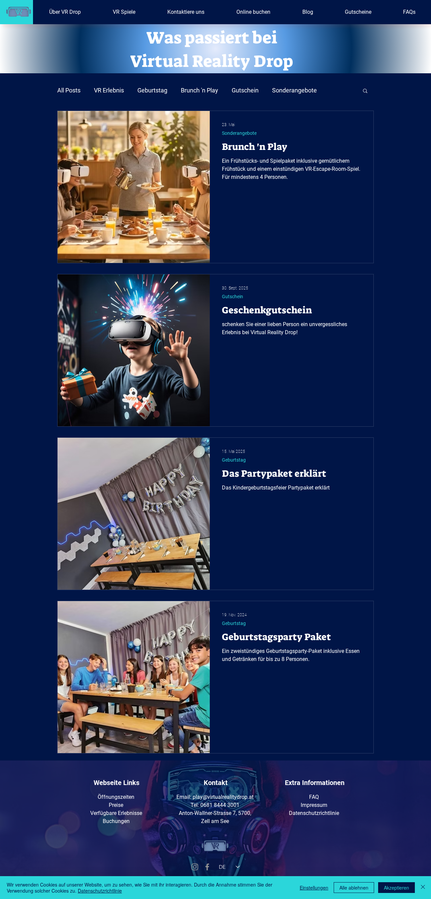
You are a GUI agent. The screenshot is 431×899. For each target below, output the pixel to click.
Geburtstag (152, 90)
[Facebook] (207, 866)
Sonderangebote (294, 90)
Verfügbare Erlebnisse (116, 813)
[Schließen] (423, 888)
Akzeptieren (396, 887)
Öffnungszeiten (116, 797)
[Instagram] (194, 866)
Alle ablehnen (353, 887)
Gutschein (245, 90)
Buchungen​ (116, 821)
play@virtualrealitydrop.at (223, 797)
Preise (116, 805)
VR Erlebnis (109, 90)
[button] (365, 91)
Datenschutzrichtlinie (100, 890)
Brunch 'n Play (199, 90)
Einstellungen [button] (314, 887)
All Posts (68, 90)
